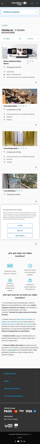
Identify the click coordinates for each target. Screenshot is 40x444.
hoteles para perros (8, 324)
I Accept (20, 225)
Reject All (20, 230)
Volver (5, 25)
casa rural (27, 324)
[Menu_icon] (2, 3)
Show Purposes (20, 235)
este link (11, 350)
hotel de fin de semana (25, 319)
